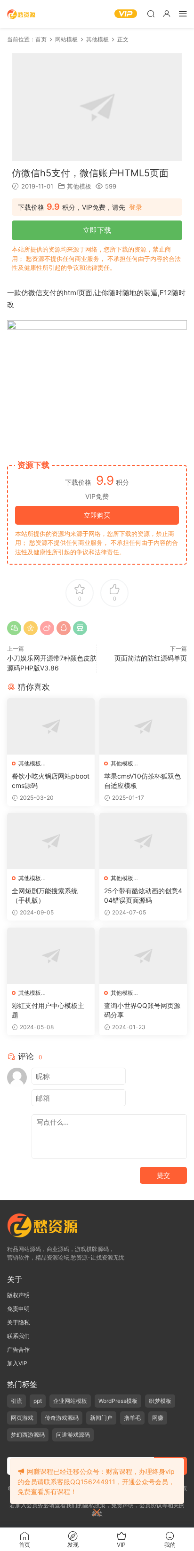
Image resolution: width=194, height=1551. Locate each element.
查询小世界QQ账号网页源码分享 (142, 1010)
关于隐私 (18, 1322)
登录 (135, 207)
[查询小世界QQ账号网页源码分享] (143, 956)
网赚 (157, 1417)
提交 (163, 1175)
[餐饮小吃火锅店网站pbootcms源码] (51, 726)
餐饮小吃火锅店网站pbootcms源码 (50, 780)
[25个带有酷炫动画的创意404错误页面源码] (143, 841)
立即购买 (97, 515)
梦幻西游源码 (28, 1434)
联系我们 (18, 1335)
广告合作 (18, 1349)
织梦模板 (160, 1400)
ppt (37, 1400)
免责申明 (18, 1308)
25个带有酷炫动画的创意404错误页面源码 (143, 895)
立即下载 (97, 230)
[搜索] (150, 13)
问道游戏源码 (73, 1434)
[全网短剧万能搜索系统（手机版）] (51, 841)
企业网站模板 (70, 1400)
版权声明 (18, 1295)
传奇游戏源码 (62, 1417)
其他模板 (79, 186)
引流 (16, 1400)
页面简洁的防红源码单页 (150, 658)
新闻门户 (101, 1417)
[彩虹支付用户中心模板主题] (51, 956)
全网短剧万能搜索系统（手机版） (45, 895)
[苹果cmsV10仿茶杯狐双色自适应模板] (143, 726)
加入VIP (17, 1363)
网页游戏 (22, 1417)
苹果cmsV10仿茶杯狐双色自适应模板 (142, 780)
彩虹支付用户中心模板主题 (48, 1010)
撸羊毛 (132, 1417)
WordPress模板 (117, 1400)
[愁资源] (21, 14)
